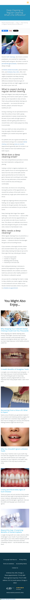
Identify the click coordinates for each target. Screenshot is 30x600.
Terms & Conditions (8, 563)
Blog (17, 22)
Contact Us (15, 568)
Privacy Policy (23, 559)
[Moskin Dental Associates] (15, 599)
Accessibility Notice (21, 563)
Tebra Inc (14, 559)
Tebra (22, 592)
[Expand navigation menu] (28, 2)
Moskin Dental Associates (8, 22)
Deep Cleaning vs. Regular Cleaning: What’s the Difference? (15, 23)
